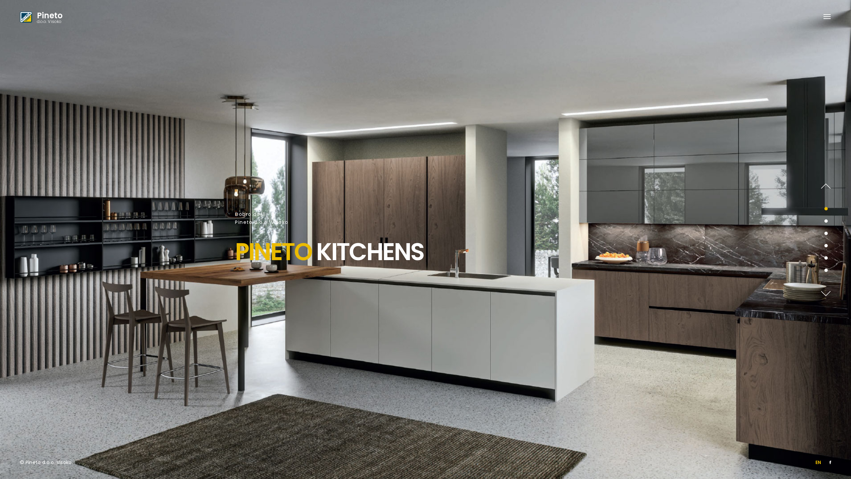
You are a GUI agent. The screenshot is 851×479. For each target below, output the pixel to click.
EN (818, 462)
